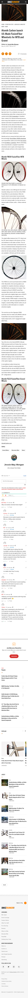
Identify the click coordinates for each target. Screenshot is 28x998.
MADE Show (11, 806)
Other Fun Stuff (5, 923)
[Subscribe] (18, 966)
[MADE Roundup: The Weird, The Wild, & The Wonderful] (4, 808)
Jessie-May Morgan (13, 44)
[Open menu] (2, 2)
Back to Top (20, 902)
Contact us (4, 948)
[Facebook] (2, 966)
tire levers (23, 140)
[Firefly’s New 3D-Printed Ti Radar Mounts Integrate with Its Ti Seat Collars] (12, 749)
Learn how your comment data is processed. (14, 488)
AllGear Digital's (13, 972)
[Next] (25, 731)
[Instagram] (13, 966)
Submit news (4, 951)
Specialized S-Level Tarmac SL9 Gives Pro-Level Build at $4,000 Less (16, 834)
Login (24, 475)
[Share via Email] (10, 53)
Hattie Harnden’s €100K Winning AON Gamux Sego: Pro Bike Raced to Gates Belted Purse (10, 696)
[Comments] (19, 54)
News (23, 450)
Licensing (3, 983)
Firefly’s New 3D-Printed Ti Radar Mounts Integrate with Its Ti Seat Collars (9, 678)
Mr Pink (12, 515)
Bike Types (4, 914)
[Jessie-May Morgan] (14, 458)
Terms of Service (4, 986)
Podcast (3, 956)
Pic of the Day (4, 925)
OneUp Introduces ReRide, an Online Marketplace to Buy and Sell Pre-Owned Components (10, 718)
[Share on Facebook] (2, 53)
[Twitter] (8, 966)
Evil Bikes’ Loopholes (10, 142)
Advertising (4, 959)
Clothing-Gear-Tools (6, 939)
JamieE (12, 569)
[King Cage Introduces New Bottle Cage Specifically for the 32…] (4, 861)
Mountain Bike (15, 450)
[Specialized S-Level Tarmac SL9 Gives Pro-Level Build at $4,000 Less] (4, 832)
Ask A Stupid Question (6, 954)
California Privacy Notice (6, 981)
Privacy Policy (4, 978)
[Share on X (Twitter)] (6, 53)
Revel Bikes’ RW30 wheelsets (18, 138)
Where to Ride (4, 931)
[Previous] (23, 731)
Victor (3, 607)
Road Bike (10, 830)
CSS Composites (13, 116)
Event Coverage (5, 917)
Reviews (3, 928)
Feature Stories (5, 920)
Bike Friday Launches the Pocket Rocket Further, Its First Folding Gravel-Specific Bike (17, 873)
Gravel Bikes (5, 450)
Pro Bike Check (11, 817)
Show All (4, 884)
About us (3, 946)
